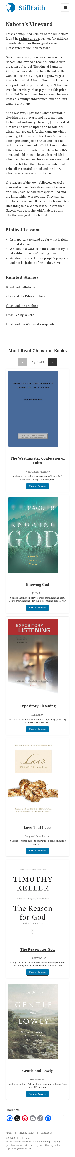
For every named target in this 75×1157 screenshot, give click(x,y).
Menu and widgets (65, 11)
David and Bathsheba (20, 287)
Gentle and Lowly (37, 1070)
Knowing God (37, 584)
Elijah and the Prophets (22, 305)
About (9, 1132)
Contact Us (46, 1132)
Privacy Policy (26, 1132)
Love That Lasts (37, 827)
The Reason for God (37, 949)
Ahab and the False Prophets (25, 296)
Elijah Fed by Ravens (20, 315)
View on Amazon (37, 486)
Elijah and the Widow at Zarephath (30, 324)
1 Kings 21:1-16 (29, 38)
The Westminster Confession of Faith (38, 460)
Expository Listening (37, 706)
